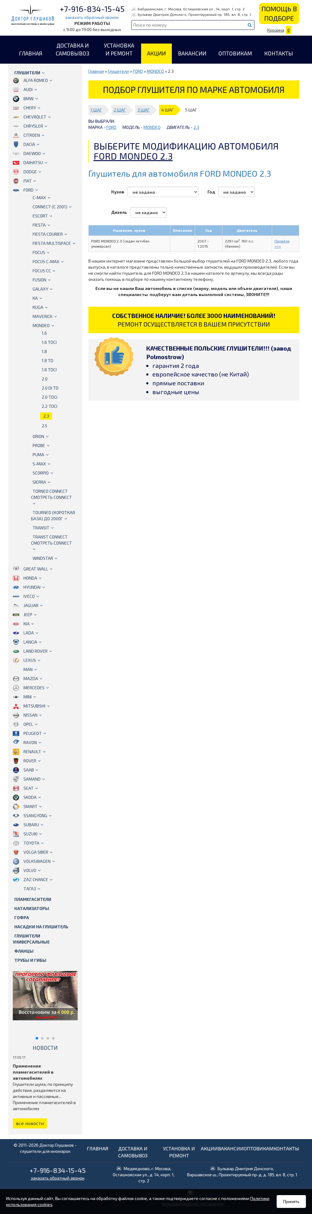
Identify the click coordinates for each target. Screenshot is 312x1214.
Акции (156, 53)
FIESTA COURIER (48, 234)
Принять (291, 1201)
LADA (28, 632)
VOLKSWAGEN (37, 861)
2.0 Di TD (50, 387)
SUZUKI (30, 833)
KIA (26, 623)
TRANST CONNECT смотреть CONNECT (51, 539)
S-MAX (39, 463)
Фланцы (24, 951)
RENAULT (32, 751)
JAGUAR (30, 605)
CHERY (29, 107)
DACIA (29, 144)
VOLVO (29, 870)
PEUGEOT (32, 733)
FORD (28, 189)
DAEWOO (32, 153)
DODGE (30, 171)
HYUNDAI (32, 587)
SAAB (28, 769)
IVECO (29, 596)
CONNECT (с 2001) (50, 206)
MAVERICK (42, 316)
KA (35, 298)
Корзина (278, 30)
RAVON (30, 742)
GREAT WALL (35, 568)
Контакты (278, 53)
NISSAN (30, 715)
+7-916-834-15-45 (92, 8)
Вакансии (192, 53)
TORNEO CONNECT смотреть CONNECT (51, 494)
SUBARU (31, 824)
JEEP (27, 614)
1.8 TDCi (49, 369)
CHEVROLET (34, 116)
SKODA (30, 797)
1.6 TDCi (49, 342)
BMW (28, 98)
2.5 (44, 425)
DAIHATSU (33, 162)
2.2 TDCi (49, 406)
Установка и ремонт (119, 49)
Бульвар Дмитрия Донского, (242, 1171)
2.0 (45, 378)
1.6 (44, 333)
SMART (30, 806)
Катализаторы (31, 908)
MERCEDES (33, 687)
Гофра (21, 917)
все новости (30, 1123)
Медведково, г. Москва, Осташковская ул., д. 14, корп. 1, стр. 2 (144, 1174)
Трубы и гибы (30, 960)
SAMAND (32, 779)
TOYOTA (31, 842)
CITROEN (31, 135)
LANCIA (30, 641)
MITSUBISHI (34, 705)
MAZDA (30, 678)
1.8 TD (47, 360)
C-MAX (39, 197)
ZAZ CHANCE (35, 879)
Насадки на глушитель (41, 926)
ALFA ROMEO (35, 80)
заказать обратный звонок (92, 17)
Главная (30, 53)
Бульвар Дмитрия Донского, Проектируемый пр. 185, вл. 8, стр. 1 (194, 14)
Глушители (27, 72)
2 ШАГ (120, 109)
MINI (27, 696)
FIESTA (39, 225)
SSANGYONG (35, 815)
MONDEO (41, 325)
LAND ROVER (35, 651)
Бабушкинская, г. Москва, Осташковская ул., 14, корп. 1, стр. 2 (191, 9)
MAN (28, 669)
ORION (38, 436)
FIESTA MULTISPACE (52, 243)
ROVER (29, 760)
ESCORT (40, 215)
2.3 (46, 415)
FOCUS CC (42, 270)
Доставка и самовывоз (72, 49)
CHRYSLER (33, 126)
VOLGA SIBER (35, 852)
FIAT (27, 180)
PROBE (39, 445)
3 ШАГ (143, 109)
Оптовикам (235, 53)
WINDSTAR (43, 558)
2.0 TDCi (49, 397)
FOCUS (39, 252)
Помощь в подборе (279, 13)
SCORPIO (41, 472)
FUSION (39, 279)
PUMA (38, 454)
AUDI (28, 89)
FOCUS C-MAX (46, 261)
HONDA (30, 578)
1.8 (44, 351)
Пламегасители (32, 899)
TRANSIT (41, 527)
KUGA (38, 307)
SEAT (28, 788)
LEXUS (29, 660)
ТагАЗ (29, 888)
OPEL (28, 724)
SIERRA (39, 482)
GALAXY (40, 288)
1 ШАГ (96, 109)
